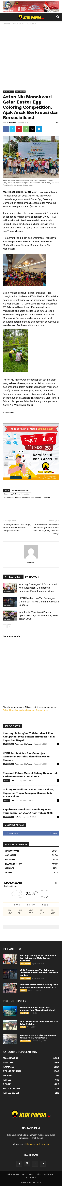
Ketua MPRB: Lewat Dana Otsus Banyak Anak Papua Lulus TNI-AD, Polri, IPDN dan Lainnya (45, 529)
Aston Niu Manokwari (20, 490)
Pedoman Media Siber (45, 1174)
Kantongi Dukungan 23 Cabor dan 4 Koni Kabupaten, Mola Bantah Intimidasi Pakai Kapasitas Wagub (38, 587)
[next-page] (9, 626)
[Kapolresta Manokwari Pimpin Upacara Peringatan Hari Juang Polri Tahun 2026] (10, 616)
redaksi (12, 122)
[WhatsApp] (26, 129)
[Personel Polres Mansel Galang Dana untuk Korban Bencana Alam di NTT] (10, 988)
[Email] (32, 129)
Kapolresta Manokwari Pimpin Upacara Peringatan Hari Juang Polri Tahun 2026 (38, 615)
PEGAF (22, 1027)
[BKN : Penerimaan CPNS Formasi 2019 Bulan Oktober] (10, 1025)
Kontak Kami (31, 1177)
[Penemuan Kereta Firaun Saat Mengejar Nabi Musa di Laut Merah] (10, 1011)
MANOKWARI (32, 24)
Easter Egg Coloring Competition (17, 494)
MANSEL (7, 780)
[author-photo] (31, 558)
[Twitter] (12, 129)
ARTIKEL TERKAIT (13, 577)
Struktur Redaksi (12, 1174)
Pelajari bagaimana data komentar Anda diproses (26, 710)
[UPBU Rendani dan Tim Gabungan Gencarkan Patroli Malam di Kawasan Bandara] (10, 602)
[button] (5, 17)
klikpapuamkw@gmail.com (38, 1144)
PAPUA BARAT (18, 24)
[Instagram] (27, 1163)
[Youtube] (43, 1164)
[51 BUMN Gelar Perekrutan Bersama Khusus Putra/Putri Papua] (10, 1039)
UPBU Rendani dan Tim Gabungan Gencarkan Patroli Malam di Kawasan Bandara (39, 601)
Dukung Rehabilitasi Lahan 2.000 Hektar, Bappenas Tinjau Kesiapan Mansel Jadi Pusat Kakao (28, 793)
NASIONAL (24, 1013)
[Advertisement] (31, 58)
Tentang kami (27, 1174)
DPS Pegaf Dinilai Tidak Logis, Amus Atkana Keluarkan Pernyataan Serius (17, 527)
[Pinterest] (19, 129)
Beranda (6, 24)
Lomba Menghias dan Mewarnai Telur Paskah (22, 497)
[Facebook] (6, 129)
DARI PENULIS (32, 577)
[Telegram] (39, 129)
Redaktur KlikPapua (23, 744)
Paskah (47, 497)
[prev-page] (4, 626)
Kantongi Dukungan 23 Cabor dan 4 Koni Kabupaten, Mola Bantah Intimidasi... (38, 958)
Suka (55, 833)
